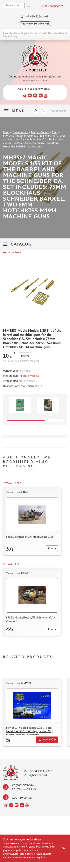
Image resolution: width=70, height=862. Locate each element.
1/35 (54, 132)
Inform (25, 355)
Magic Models (40, 132)
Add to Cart (49, 739)
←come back (12, 252)
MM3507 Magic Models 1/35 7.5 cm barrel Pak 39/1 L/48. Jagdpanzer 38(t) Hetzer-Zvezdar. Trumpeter (29, 731)
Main (6, 132)
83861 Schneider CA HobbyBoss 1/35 (29, 536)
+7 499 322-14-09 (37, 16)
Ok (63, 848)
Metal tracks (20, 132)
